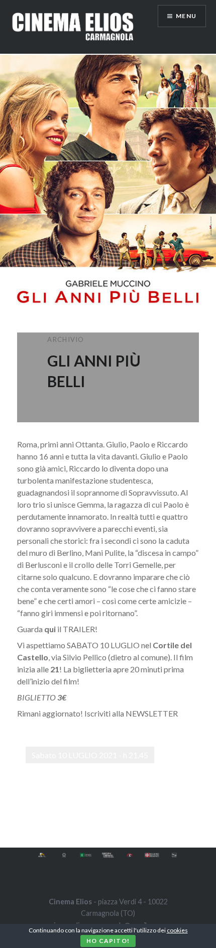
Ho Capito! (108, 940)
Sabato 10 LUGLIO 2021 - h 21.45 (90, 755)
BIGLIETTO (36, 697)
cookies (177, 930)
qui (50, 629)
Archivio (65, 339)
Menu (186, 16)
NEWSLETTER (152, 713)
